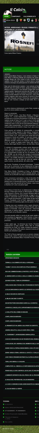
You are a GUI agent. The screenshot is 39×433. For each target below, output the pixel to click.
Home (6, 16)
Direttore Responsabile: (16, 414)
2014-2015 (10, 20)
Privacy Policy (19, 428)
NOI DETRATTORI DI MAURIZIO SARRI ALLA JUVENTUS (21, 303)
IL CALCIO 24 (9, 404)
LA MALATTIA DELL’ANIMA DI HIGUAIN (16, 312)
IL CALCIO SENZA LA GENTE (13, 388)
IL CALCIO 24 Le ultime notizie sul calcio (15, 12)
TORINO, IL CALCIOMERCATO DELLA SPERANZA (19, 262)
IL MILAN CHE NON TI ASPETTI (14, 298)
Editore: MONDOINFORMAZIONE (14, 407)
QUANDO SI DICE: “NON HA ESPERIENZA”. (17, 280)
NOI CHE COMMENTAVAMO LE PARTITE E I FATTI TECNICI (21, 271)
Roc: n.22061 (8, 422)
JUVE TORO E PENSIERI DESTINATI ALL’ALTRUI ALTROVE (22, 357)
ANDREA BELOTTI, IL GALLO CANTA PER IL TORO (19, 330)
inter (8, 249)
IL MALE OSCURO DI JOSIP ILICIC (15, 294)
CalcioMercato (29, 16)
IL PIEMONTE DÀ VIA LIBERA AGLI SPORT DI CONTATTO (21, 325)
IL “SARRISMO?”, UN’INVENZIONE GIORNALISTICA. (20, 334)
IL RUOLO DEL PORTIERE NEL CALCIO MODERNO (19, 379)
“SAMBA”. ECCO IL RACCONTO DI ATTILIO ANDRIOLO (21, 267)
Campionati (16, 16)
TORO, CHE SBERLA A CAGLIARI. (15, 361)
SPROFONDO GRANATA (12, 258)
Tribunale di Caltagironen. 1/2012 (11, 417)
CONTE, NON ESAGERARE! (13, 316)
